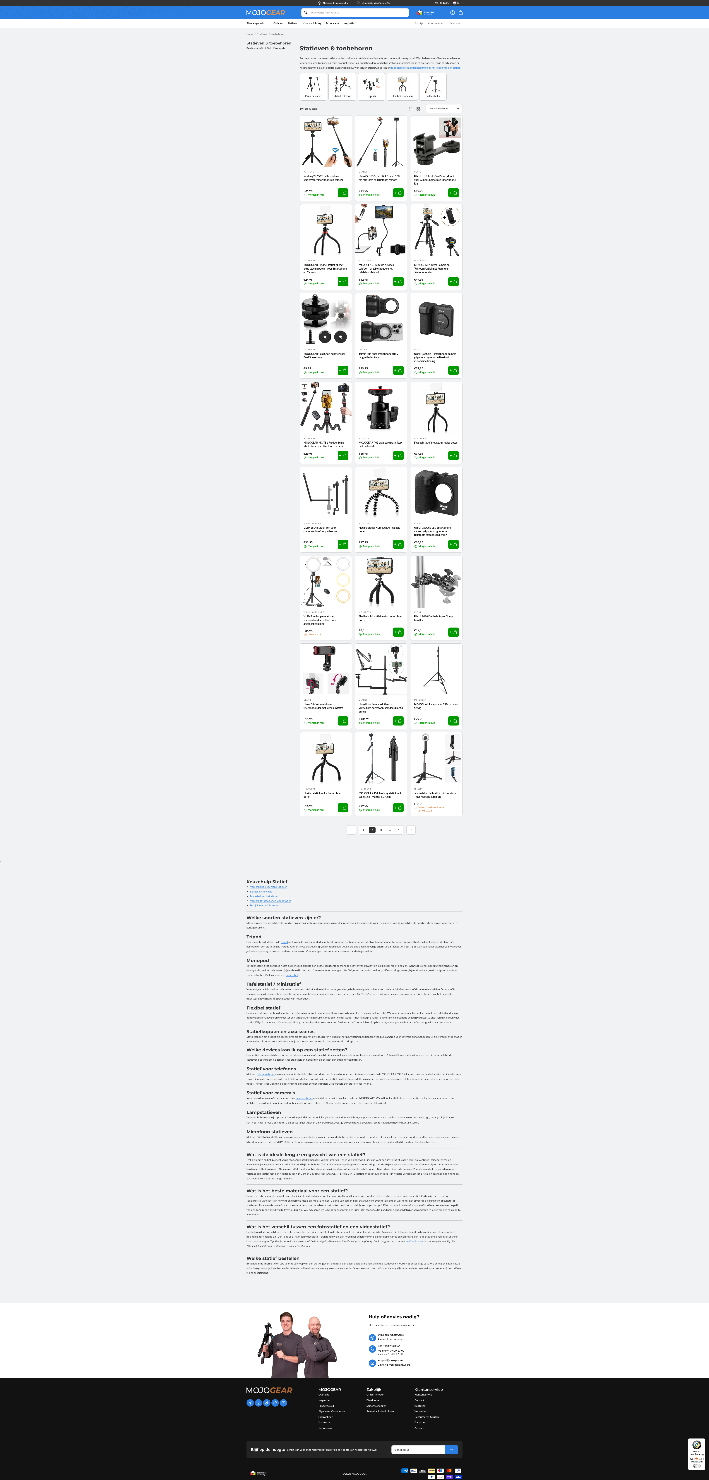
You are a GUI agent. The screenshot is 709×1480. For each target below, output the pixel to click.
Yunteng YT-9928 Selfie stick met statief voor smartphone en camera (323, 178)
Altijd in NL (376, 2)
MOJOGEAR (359, 1473)
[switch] (697, 1466)
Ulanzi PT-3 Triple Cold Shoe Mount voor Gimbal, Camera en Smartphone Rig (435, 180)
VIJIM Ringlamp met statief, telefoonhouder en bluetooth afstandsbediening (320, 620)
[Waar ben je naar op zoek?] (306, 12)
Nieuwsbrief (325, 1416)
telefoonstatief (266, 1074)
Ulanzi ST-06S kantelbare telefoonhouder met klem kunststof (323, 706)
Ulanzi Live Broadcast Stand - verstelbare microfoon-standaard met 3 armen (381, 708)
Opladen (278, 23)
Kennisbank (325, 1427)
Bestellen (420, 1405)
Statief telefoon (342, 96)
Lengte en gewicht (261, 891)
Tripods (371, 96)
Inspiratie (324, 1400)
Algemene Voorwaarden (332, 1411)
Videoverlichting (312, 23)
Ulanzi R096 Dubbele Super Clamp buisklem (433, 618)
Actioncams (332, 23)
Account (419, 1427)
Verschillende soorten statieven (268, 886)
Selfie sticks (433, 96)
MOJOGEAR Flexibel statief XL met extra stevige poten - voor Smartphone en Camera (325, 268)
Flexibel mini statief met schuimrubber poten (380, 618)
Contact (419, 1400)
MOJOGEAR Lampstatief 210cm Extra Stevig (436, 706)
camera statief (304, 1098)
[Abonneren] (451, 1449)
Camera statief (313, 96)
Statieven (292, 23)
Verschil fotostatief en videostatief (270, 900)
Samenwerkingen (376, 1405)
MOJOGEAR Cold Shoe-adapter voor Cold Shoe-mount (324, 355)
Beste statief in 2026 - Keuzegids (265, 48)
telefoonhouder (414, 1241)
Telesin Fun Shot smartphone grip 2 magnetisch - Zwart (378, 355)
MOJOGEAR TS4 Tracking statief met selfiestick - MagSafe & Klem (380, 795)
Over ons (323, 1394)
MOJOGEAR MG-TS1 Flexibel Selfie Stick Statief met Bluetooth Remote (324, 444)
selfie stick (292, 974)
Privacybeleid (326, 1405)
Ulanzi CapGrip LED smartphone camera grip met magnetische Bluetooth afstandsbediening (432, 531)
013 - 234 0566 (442, 3)
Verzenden (421, 1411)
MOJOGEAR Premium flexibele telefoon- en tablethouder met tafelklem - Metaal (376, 268)
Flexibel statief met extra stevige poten (436, 442)
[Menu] (703, 1440)
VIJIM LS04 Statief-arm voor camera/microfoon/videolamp (321, 529)
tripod (284, 941)
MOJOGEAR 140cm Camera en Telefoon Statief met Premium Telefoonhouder (432, 268)
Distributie (373, 1400)
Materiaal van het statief (264, 896)
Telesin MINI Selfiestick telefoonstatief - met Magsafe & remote (435, 795)
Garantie (420, 1422)
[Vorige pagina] (351, 830)
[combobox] (355, 12)
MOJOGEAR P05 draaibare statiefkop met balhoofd (380, 444)
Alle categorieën (255, 23)
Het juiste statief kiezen (264, 905)
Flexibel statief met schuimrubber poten (322, 795)
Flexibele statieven (402, 96)
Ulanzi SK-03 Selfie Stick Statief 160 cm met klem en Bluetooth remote (379, 178)
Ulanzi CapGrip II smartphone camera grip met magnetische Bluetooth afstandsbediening (435, 357)
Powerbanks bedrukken (380, 1411)
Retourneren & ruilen (427, 1416)
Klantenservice (423, 1394)
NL (458, 3)
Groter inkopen (375, 1394)
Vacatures (324, 1422)
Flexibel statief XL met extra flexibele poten (379, 529)
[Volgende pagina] (411, 830)
